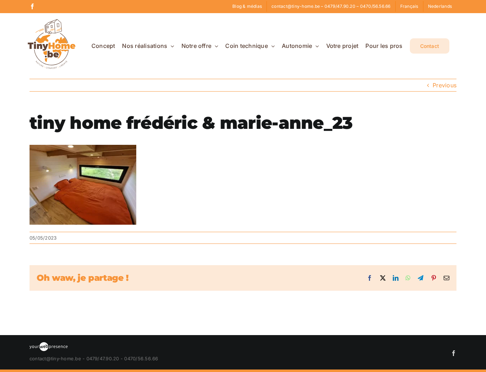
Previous (444, 85)
